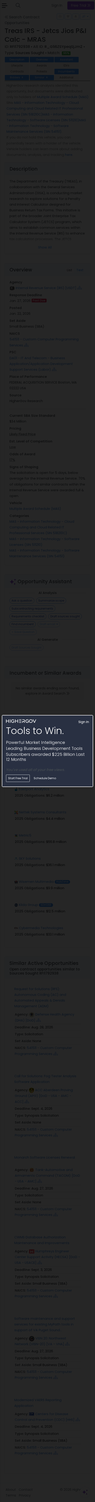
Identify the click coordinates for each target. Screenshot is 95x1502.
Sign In (83, 722)
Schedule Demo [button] (45, 778)
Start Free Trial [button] (18, 778)
